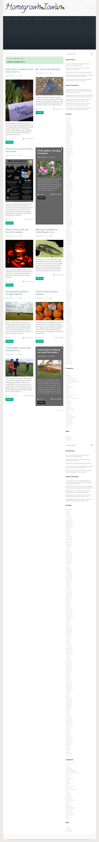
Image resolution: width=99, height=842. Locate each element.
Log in (67, 435)
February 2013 (69, 362)
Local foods (68, 405)
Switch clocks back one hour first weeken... (17, 230)
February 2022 (69, 199)
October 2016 (69, 296)
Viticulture (68, 426)
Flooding (67, 390)
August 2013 (68, 353)
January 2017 (69, 291)
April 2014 (68, 341)
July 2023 (68, 174)
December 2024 (69, 148)
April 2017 (68, 287)
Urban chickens (69, 423)
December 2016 (69, 293)
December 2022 (69, 184)
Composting (68, 383)
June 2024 (68, 157)
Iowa (67, 399)
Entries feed (68, 437)
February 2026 (69, 127)
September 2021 (69, 207)
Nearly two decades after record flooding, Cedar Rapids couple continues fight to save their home (79, 75)
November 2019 (69, 240)
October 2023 (69, 169)
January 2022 (69, 201)
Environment (10, 219)
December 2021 (69, 202)
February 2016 (69, 308)
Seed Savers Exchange (71, 416)
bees (67, 374)
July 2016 (68, 300)
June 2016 (68, 302)
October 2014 (69, 332)
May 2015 (68, 321)
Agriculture (10, 337)
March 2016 (68, 306)
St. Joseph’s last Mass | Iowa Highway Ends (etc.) (77, 89)
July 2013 (68, 354)
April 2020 (68, 232)
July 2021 (68, 210)
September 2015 (69, 315)
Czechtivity (15, 19)
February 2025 (69, 145)
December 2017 (69, 275)
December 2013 (69, 347)
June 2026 (68, 121)
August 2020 (68, 226)
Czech (67, 384)
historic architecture (70, 395)
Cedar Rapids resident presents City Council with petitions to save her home (78, 68)
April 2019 (68, 250)
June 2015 (68, 320)
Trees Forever (69, 419)
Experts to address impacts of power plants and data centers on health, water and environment (78, 80)
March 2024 (68, 162)
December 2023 (69, 166)
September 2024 (69, 152)
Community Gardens (70, 378)
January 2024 (69, 165)
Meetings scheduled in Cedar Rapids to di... (47, 230)
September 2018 (69, 261)
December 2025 (69, 130)
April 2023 (68, 178)
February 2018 (69, 272)
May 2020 (68, 231)
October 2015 (69, 314)
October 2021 (69, 205)
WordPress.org (69, 440)
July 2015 (68, 318)
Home (6, 53)
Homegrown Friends (52, 19)
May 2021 (68, 213)
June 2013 (68, 356)
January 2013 (69, 363)
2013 (11, 53)
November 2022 (69, 186)
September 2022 (69, 189)
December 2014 (69, 329)
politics (67, 413)
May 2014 (68, 339)
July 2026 (68, 119)
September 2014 (69, 333)
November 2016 (69, 294)
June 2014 (68, 338)
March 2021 (68, 216)
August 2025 (68, 136)
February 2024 (69, 163)
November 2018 (69, 258)
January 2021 (69, 219)
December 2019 (69, 238)
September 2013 (69, 351)
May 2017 (68, 285)
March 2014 (68, 342)
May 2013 (68, 357)
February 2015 (69, 326)
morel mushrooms (70, 410)
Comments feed (69, 438)
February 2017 (69, 290)
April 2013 (68, 359)
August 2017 (68, 281)
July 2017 (68, 282)
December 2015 (69, 311)
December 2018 (69, 256)
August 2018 (68, 263)
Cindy (20, 75)
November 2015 (69, 312)
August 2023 (68, 172)
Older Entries (59, 410)
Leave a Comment (29, 138)
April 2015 (68, 323)
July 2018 (68, 264)
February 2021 (69, 217)
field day (68, 389)
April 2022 (68, 196)
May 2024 (68, 158)
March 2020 (68, 234)
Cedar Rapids (69, 377)
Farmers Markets (26, 19)
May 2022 (68, 195)
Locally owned (69, 407)
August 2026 (68, 118)
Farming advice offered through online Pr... (16, 293)
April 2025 (68, 142)
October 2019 (69, 241)
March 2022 (68, 198)
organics (68, 411)
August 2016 (68, 299)
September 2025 (69, 134)
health (67, 393)
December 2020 (69, 220)
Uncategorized (69, 420)
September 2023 (69, 171)
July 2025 (68, 137)
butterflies (68, 375)
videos (67, 425)
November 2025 (69, 131)
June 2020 (68, 229)
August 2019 (68, 244)
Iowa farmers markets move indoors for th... (19, 70)
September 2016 (69, 297)
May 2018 (68, 267)
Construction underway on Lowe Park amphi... (49, 351)
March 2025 (68, 143)
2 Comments (30, 219)
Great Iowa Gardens (38, 19)
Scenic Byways (69, 414)
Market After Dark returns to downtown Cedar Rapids (78, 72)
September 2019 (69, 243)
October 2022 (69, 187)
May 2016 (68, 303)
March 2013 (68, 360)
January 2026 (69, 128)
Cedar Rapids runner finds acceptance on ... (18, 349)
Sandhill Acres (78, 19)
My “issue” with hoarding (48, 69)
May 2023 (68, 177)
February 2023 (69, 181)
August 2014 (68, 335)
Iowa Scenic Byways (66, 19)
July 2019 (68, 246)
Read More (9, 142)
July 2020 (68, 228)
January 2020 (69, 237)
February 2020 (69, 235)
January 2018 (69, 273)
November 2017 (69, 276)
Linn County (42, 399)
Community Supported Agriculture (73, 381)
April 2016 (68, 305)
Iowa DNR (68, 401)
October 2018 (69, 259)
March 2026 (68, 125)
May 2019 (68, 249)
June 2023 (68, 175)
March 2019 (68, 252)
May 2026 (68, 122)
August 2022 (68, 190)
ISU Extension (69, 402)
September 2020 (69, 225)
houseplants (68, 396)
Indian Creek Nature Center (72, 398)
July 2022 (68, 192)
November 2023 (69, 168)
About (7, 19)
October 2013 (69, 350)
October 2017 (69, 278)
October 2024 (69, 151)
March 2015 (68, 324)
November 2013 (69, 348)
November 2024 (69, 149)
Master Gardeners (70, 408)
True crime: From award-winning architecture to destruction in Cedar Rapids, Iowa (78, 64)
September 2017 (69, 279)
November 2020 (69, 222)
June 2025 (68, 139)
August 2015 (68, 317)
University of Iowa (69, 422)
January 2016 (69, 309)
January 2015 (69, 327)
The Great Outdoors (70, 417)
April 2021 (68, 214)
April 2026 (68, 124)
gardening (40, 109)
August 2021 (68, 208)
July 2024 (68, 155)
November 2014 (69, 330)
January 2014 (69, 345)
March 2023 (68, 180)
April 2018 (68, 269)
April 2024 (68, 160)
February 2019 (69, 253)
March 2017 (68, 288)
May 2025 (68, 140)
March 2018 (68, 270)
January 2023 (69, 183)
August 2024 (68, 154)
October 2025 (69, 133)
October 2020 (69, 223)
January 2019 (69, 255)
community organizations (13, 395)
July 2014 (68, 336)
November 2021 (69, 204)
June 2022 (68, 193)
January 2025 (69, 146)
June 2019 (68, 247)
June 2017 (68, 284)
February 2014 (69, 344)
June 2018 (68, 266)
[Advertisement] (49, 34)
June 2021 (68, 211)
